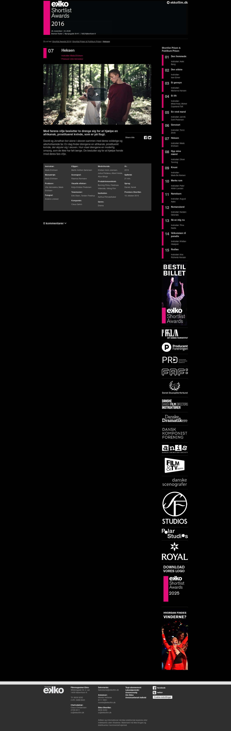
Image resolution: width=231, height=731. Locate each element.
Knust (174, 167)
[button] (97, 94)
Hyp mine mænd (176, 152)
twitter (160, 692)
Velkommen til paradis (178, 234)
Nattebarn (176, 193)
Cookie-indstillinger (162, 697)
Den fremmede (178, 56)
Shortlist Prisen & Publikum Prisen (87, 41)
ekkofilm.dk (179, 2)
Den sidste (176, 69)
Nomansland (177, 206)
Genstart (175, 124)
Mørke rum (176, 180)
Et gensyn (176, 82)
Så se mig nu (178, 219)
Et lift (174, 95)
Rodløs (175, 249)
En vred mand (178, 111)
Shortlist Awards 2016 (61, 41)
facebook (161, 687)
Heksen (106, 41)
